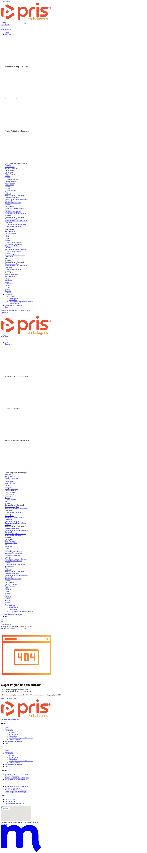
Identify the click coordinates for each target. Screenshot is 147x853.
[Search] (25, 23)
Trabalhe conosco (14, 740)
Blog (6, 743)
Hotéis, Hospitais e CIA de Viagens (16, 779)
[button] (62, 170)
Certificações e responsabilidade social (21, 738)
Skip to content (5, 1)
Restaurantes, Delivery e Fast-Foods (16, 774)
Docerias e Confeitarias (12, 776)
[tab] (62, 51)
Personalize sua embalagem (13, 741)
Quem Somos (9, 731)
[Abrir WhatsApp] (142, 848)
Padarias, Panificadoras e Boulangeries (17, 778)
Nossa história (13, 734)
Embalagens (8, 729)
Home (7, 727)
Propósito (12, 732)
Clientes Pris (13, 736)
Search (3, 23)
